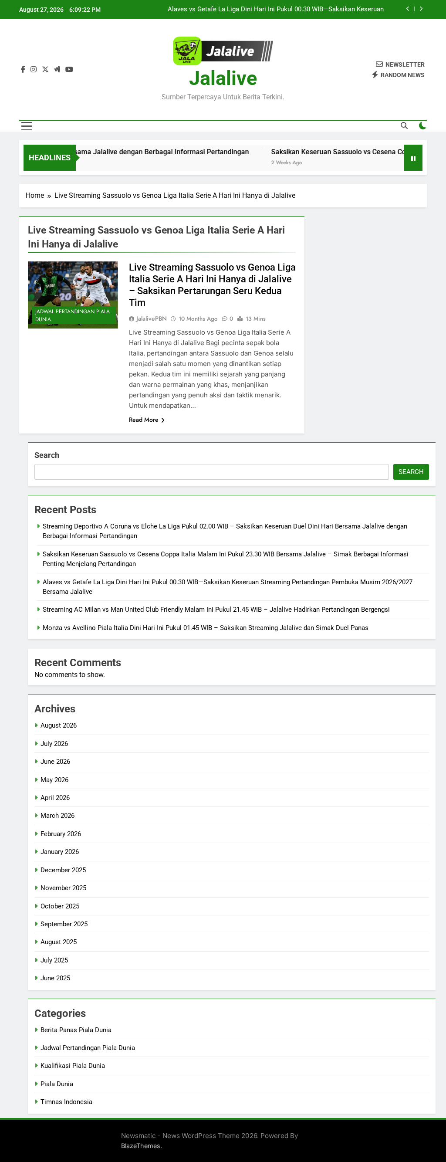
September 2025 (64, 924)
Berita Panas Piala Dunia (76, 1030)
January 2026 (60, 852)
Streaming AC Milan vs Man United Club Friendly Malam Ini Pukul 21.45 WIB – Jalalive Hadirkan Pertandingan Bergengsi (271, 9)
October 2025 (60, 906)
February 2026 (61, 834)
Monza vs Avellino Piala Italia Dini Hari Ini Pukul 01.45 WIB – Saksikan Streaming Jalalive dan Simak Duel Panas (205, 628)
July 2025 (54, 960)
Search (46, 455)
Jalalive (223, 78)
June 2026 (55, 762)
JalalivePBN (151, 318)
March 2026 (57, 816)
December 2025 (63, 870)
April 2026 (55, 798)
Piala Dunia (57, 1084)
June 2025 (55, 978)
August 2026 (59, 725)
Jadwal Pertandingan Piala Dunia (72, 315)
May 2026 (54, 780)
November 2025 (63, 888)
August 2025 (59, 942)
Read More (144, 419)
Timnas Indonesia (66, 1102)
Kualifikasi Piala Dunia (73, 1066)
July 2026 (54, 744)
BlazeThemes (140, 1145)
